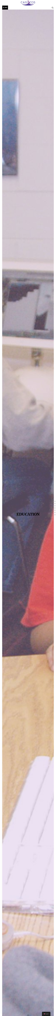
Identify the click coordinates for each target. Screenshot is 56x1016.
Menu (6, 7)
